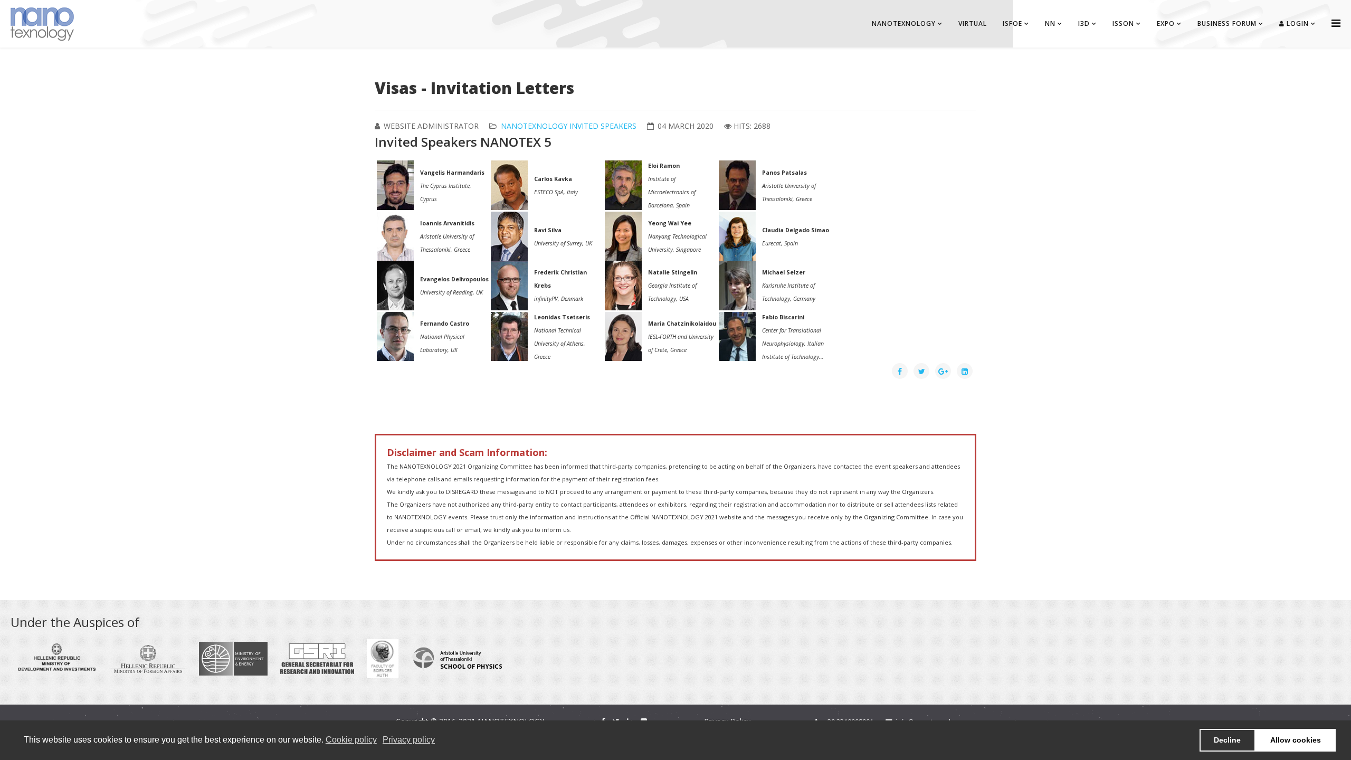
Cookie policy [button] (351, 739)
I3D (1084, 23)
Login (1297, 23)
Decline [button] (1227, 740)
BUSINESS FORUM (1227, 23)
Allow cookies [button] (1295, 740)
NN (1050, 23)
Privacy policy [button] (409, 739)
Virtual (972, 23)
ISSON (1123, 23)
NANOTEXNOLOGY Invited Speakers (568, 126)
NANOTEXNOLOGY (904, 23)
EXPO (1166, 23)
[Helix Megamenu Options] (1335, 23)
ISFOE (1012, 23)
